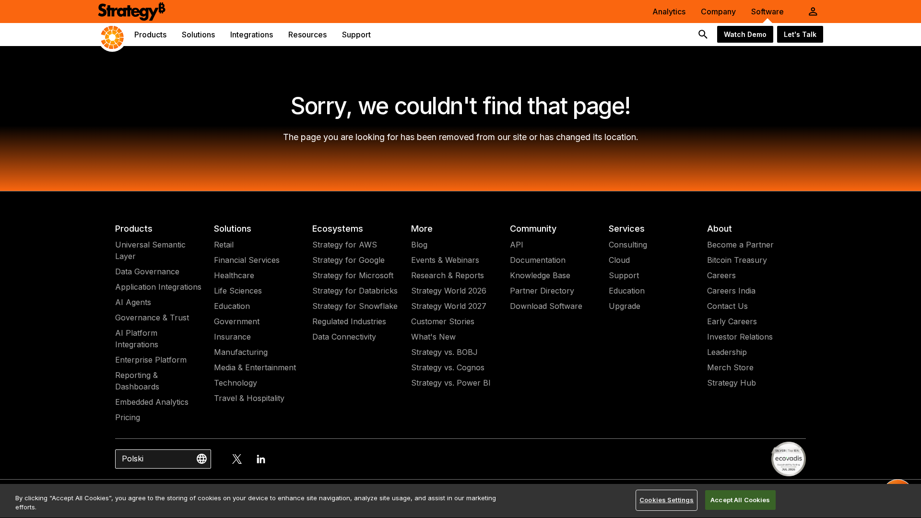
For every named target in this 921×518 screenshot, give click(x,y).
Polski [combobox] (132, 458)
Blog (419, 244)
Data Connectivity (344, 336)
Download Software (546, 306)
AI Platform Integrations (136, 338)
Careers (721, 275)
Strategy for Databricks (355, 290)
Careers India (731, 290)
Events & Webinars (445, 260)
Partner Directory (542, 290)
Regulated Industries (349, 321)
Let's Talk (800, 34)
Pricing (127, 417)
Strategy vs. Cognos (447, 367)
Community (533, 229)
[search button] (703, 34)
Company (718, 11)
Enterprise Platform (151, 360)
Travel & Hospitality (249, 398)
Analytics (668, 11)
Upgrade (624, 306)
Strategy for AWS (344, 244)
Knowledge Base (540, 275)
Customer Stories (442, 321)
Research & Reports (447, 275)
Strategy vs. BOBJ (444, 352)
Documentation (538, 260)
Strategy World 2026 (448, 290)
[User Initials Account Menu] (813, 11)
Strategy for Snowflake (355, 306)
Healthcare (234, 275)
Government (237, 321)
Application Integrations (158, 287)
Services (627, 229)
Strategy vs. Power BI (451, 383)
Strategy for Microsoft (352, 275)
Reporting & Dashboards (137, 380)
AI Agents (133, 302)
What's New (433, 336)
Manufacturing (241, 352)
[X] (237, 459)
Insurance (232, 336)
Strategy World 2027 (448, 306)
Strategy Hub (731, 383)
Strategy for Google (348, 260)
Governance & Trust (152, 317)
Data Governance (147, 271)
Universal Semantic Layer (150, 250)
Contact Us (727, 306)
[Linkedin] (261, 459)
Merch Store (730, 367)
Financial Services (247, 260)
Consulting (628, 244)
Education (232, 306)
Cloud (619, 260)
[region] (460, 501)
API (516, 244)
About (719, 229)
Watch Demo (745, 34)
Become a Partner (740, 244)
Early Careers (732, 321)
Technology (235, 383)
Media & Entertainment (255, 367)
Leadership (727, 352)
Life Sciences (238, 290)
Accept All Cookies (740, 500)
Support (624, 275)
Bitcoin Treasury (737, 260)
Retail (224, 244)
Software (767, 11)
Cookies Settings (666, 500)
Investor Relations (740, 336)
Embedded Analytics (152, 402)
